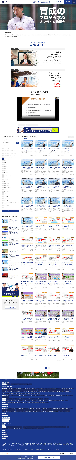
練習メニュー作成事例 (6, 419)
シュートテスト (5, 404)
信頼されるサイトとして (18, 449)
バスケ (8, 379)
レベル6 (25, 400)
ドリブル (50, 388)
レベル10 (39, 400)
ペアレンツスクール (12, 408)
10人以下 (67, 395)
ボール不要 (23, 391)
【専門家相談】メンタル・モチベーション (22, 408)
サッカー (8, 384)
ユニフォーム (11, 428)
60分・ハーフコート (10, 402)
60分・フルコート (17, 402)
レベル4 (18, 400)
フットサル (26, 384)
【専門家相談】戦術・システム (46, 408)
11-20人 (71, 395)
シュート (46, 388)
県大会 (46, 395)
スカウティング (5, 436)
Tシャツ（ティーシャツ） (18, 428)
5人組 (12, 393)
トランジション (16, 411)
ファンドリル (71, 388)
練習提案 (4, 413)
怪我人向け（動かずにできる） (66, 391)
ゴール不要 (28, 391)
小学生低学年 (7, 395)
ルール (4, 430)
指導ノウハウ (5, 434)
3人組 (6, 393)
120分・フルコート (45, 402)
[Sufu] (5, 2)
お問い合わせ (58, 449)
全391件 (25, 138)
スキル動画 (44, 391)
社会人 (26, 395)
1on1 (29, 393)
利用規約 (32, 449)
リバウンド (10, 411)
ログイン (58, 1)
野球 (11, 384)
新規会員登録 (68, 1)
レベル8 (32, 400)
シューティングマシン (36, 428)
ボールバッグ (25, 428)
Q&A (3, 395)
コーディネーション (65, 388)
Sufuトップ (4, 379)
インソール (30, 428)
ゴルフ (18, 384)
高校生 (20, 395)
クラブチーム (42, 395)
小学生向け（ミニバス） (18, 388)
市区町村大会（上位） (51, 395)
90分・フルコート (31, 402)
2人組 (3, 393)
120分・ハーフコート (38, 402)
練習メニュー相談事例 (6, 417)
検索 (17, 142)
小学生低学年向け (10, 388)
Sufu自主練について (44, 2)
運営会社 (26, 449)
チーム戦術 (39, 391)
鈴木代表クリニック (34, 391)
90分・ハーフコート (24, 402)
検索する (10, 210)
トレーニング (22, 384)
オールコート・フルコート (23, 393)
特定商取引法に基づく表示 (40, 449)
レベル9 (35, 400)
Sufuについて (35, 2)
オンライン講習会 (13, 379)
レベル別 (4, 400)
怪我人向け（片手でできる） (56, 391)
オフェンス (35, 398)
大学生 (23, 395)
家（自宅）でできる (10, 391)
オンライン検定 (5, 406)
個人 (64, 395)
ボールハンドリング (58, 388)
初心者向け (33, 388)
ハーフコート (16, 393)
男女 (32, 395)
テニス (30, 384)
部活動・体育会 (36, 395)
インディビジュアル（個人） (53, 400)
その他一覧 (38, 393)
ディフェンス (46, 398)
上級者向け (42, 388)
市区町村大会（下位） (59, 395)
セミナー (4, 398)
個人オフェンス (40, 398)
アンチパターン (5, 415)
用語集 (4, 425)
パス (53, 388)
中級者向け (37, 388)
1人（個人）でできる (17, 391)
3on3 (34, 393)
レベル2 (11, 400)
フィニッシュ (49, 391)
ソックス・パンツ (5, 428)
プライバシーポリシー (50, 449)
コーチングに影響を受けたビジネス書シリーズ (52, 411)
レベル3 (14, 400)
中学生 (16, 395)
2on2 (31, 393)
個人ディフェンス (5, 411)
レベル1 (7, 400)
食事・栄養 (4, 432)
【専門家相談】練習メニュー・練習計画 (58, 408)
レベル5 (21, 400)
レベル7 (28, 400)
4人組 (9, 393)
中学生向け (24, 388)
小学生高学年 (12, 395)
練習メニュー (5, 388)
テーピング (42, 428)
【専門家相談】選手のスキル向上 (35, 408)
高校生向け (28, 388)
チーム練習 (4, 391)
